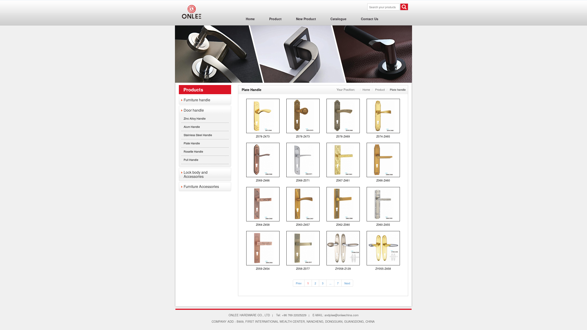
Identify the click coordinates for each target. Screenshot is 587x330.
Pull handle (191, 160)
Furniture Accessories (201, 186)
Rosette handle (193, 151)
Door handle (194, 110)
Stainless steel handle (198, 135)
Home (366, 89)
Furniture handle (197, 99)
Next (347, 283)
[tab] (205, 100)
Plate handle (192, 143)
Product (380, 89)
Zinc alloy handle (195, 118)
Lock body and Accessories (196, 174)
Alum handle (192, 127)
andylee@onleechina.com (341, 315)
